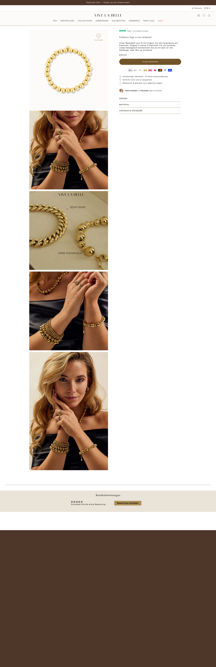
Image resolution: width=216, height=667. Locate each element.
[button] (55, 21)
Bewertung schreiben (127, 503)
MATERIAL (124, 104)
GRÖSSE (123, 98)
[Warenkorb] (209, 15)
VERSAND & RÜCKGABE (131, 110)
